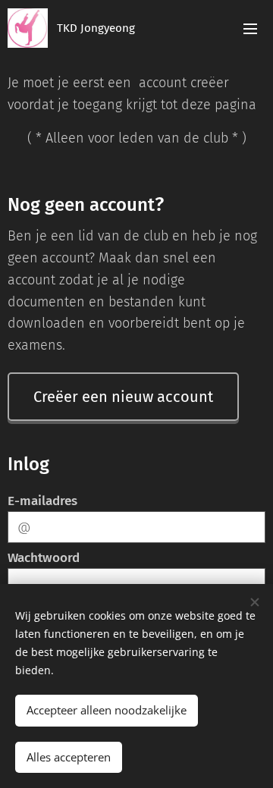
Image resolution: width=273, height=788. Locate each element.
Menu (250, 28)
